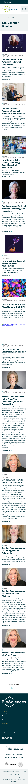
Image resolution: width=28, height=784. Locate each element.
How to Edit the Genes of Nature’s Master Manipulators (13, 263)
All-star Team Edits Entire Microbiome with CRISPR (13, 305)
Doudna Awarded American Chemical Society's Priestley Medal (13, 111)
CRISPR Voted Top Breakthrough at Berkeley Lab (14, 351)
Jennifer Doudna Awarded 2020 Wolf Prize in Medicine (13, 593)
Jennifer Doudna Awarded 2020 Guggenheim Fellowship (13, 550)
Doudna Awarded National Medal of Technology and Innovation (14, 208)
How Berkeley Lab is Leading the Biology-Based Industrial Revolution (11, 164)
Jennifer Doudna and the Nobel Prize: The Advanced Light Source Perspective (13, 400)
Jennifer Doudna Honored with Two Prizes (13, 653)
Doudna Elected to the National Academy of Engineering (12, 62)
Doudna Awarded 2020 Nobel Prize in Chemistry (13, 481)
